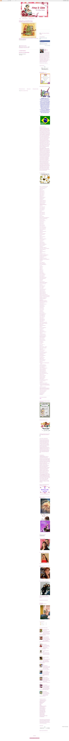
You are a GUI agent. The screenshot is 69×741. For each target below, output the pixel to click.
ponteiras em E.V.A (42, 353)
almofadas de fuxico (42, 201)
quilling (41, 361)
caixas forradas (41, 239)
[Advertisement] (26, 82)
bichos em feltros (42, 214)
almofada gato (41, 198)
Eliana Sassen (41, 42)
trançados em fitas (42, 376)
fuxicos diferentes (42, 285)
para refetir (41, 341)
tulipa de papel (41, 378)
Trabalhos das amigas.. (45, 677)
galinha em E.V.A (42, 290)
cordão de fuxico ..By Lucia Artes (44, 248)
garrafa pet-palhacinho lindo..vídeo (44, 295)
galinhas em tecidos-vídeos (43, 294)
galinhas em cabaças (42, 292)
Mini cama (41, 324)
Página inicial (29, 88)
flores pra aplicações (42, 278)
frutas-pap (41, 279)
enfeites (41, 267)
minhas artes (41, 321)
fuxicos (41, 284)
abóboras (41, 189)
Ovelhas (43, 664)
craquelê (41, 250)
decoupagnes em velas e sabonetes (44, 259)
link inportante (41, 305)
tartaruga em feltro (44, 691)
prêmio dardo (41, 358)
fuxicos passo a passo (42, 289)
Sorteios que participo (31, 18)
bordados (41, 232)
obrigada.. (41, 329)
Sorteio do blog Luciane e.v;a (43, 373)
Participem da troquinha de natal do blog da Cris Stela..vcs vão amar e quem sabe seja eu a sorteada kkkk (28, 39)
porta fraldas (41, 354)
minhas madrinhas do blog (43, 323)
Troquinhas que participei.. (45, 636)
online (40, 398)
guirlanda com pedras (42, 298)
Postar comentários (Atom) (24, 90)
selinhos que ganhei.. (42, 371)
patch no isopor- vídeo (42, 347)
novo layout (41, 328)
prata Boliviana (42, 357)
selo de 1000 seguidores (43, 372)
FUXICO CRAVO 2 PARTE (43, 282)
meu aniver (41, 311)
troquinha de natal (26, 47)
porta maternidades (42, 355)
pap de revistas (41, 338)
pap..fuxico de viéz (42, 340)
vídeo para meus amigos (43, 390)
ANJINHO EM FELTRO (43, 204)
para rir (40, 343)
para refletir (41, 342)
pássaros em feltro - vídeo (43, 346)
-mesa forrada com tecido (43, 187)
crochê (40, 252)
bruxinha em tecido (42, 233)
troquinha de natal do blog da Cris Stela (26, 21)
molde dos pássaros (42, 325)
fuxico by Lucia (42, 281)
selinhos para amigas (42, 370)
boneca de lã (41, 221)
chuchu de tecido (42, 245)
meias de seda (41, 309)
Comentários (42, 624)
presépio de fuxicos (42, 359)
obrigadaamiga (41, 330)
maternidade (41, 307)
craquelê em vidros (42, 251)
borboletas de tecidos (42, 231)
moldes (40, 326)
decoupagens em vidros (43, 258)
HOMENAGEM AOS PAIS (43, 300)
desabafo (41, 260)
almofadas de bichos (42, 200)
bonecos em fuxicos (42, 229)
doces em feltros (42, 262)
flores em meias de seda (43, 277)
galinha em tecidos (42, 291)
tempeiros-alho (41, 374)
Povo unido (41, 356)
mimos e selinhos (42, 316)
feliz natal (41, 270)
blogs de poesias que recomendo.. (44, 217)
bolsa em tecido (42, 219)
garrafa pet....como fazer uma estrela (44, 296)
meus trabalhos (41, 315)
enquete (41, 268)
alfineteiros (41, 196)
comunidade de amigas (42, 247)
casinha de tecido (44, 644)
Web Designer (41, 393)
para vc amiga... (42, 344)
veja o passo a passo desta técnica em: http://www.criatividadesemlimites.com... (45, 385)
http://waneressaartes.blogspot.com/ (44, 494)
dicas (40, 261)
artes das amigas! (42, 207)
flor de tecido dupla (42, 274)
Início (20, 18)
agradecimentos (42, 192)
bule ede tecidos (42, 234)
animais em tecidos (42, 202)
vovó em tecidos (42, 392)
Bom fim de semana (42, 220)
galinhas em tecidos (42, 293)
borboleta (41, 230)
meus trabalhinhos (42, 314)
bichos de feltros (42, 212)
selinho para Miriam (42, 369)
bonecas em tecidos (42, 228)
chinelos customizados (42, 244)
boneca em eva (41, 222)
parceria (41, 345)
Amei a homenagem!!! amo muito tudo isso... (45, 630)
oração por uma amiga (42, 331)
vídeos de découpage (42, 391)
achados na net (41, 190)
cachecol (41, 237)
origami (41, 332)
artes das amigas (42, 206)
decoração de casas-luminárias (43, 254)
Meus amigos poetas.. (42, 313)
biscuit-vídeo (41, 216)
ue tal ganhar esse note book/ (43, 379)
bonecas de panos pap (42, 227)
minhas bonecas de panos (43, 322)
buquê (40, 235)
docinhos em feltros (42, 263)
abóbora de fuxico (42, 188)
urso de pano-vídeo (42, 380)
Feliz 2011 (41, 269)
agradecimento (41, 191)
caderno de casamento (42, 238)
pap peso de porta (42, 339)
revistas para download (42, 365)
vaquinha (41, 381)
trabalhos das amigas (42, 375)
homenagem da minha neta (43, 301)
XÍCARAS (41, 394)
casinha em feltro (42, 243)
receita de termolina (42, 364)
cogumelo (41, 246)
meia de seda (41, 308)
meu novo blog (42, 312)
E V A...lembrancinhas (42, 264)
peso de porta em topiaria (43, 352)
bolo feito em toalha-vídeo (43, 218)
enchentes (41, 266)
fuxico (40, 280)
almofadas (41, 199)
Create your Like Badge (47, 45)
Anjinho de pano (42, 203)
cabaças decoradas (42, 236)
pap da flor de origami (42, 336)
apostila (41, 205)
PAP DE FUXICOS (42, 337)
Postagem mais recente (22, 88)
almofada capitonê (42, 197)
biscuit (40, 215)
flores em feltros (42, 276)
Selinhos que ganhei (25, 18)
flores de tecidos (42, 275)
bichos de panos (42, 213)
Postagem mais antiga (35, 88)
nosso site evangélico (42, 327)
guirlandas (41, 299)
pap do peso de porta (44, 684)
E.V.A (40, 265)
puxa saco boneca (42, 360)
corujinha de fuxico (42, 249)
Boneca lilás (41, 223)
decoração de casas (42, 253)
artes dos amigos (42, 208)
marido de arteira (42, 306)
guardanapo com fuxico (43, 297)
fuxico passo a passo (42, 283)
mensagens (41, 310)
